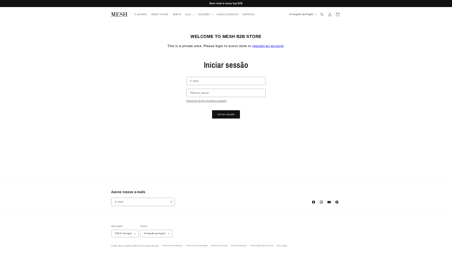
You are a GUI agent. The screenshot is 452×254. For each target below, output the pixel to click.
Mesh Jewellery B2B (127, 245)
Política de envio (239, 245)
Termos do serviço (219, 245)
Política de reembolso (172, 245)
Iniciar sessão (226, 114)
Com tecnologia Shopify (148, 245)
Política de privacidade (196, 245)
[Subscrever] (171, 202)
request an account (268, 46)
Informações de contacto (261, 245)
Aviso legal (282, 245)
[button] (189, 14)
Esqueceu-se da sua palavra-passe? (206, 101)
